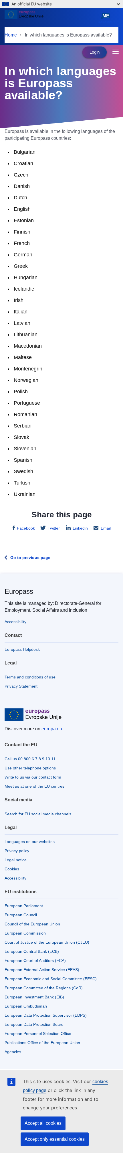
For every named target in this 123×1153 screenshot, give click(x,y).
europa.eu (51, 728)
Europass (19, 591)
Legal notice (16, 860)
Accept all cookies (43, 1123)
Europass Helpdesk (22, 649)
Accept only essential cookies (55, 1139)
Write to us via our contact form (33, 777)
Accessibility (15, 621)
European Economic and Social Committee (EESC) (51, 978)
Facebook (26, 528)
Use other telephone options (30, 768)
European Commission (25, 933)
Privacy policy (17, 850)
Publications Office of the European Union (42, 1042)
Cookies (12, 869)
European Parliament (24, 905)
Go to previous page (30, 557)
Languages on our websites (30, 841)
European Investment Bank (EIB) (34, 997)
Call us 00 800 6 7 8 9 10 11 (30, 759)
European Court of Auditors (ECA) (35, 960)
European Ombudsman (26, 1006)
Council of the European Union (32, 924)
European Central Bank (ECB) (32, 951)
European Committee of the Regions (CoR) (44, 988)
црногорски (107, 18)
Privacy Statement (21, 686)
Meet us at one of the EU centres (34, 786)
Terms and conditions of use (30, 677)
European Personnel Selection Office (38, 1033)
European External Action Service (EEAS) (42, 969)
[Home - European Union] (50, 18)
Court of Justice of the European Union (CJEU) (47, 942)
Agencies (13, 1051)
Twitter (54, 528)
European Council (21, 915)
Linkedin (80, 528)
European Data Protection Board (34, 1024)
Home (11, 35)
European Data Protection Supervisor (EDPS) (46, 1015)
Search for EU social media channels (38, 814)
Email (106, 528)
